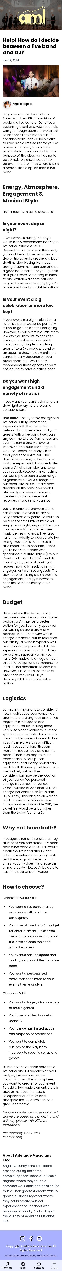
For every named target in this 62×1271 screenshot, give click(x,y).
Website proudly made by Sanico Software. (31, 1255)
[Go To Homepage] (31, 15)
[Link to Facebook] (31, 1238)
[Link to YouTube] (39, 1238)
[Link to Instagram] (22, 1238)
